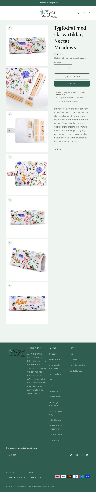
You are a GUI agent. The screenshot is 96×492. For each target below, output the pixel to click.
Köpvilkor (74, 359)
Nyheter (52, 354)
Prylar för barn (55, 420)
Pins (50, 380)
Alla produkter (55, 434)
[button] (5, 13)
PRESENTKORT (54, 440)
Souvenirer (53, 391)
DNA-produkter (55, 359)
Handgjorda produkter (54, 367)
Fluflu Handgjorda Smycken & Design (27, 486)
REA (50, 385)
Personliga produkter (53, 404)
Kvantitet (58, 62)
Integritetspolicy (77, 365)
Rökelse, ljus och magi (56, 413)
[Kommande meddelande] (91, 3)
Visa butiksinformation (67, 101)
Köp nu (72, 83)
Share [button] (59, 149)
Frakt (68, 58)
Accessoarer (54, 396)
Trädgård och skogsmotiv (55, 427)
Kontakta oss (76, 371)
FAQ (71, 354)
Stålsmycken (54, 374)
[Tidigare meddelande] (5, 3)
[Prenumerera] (48, 455)
